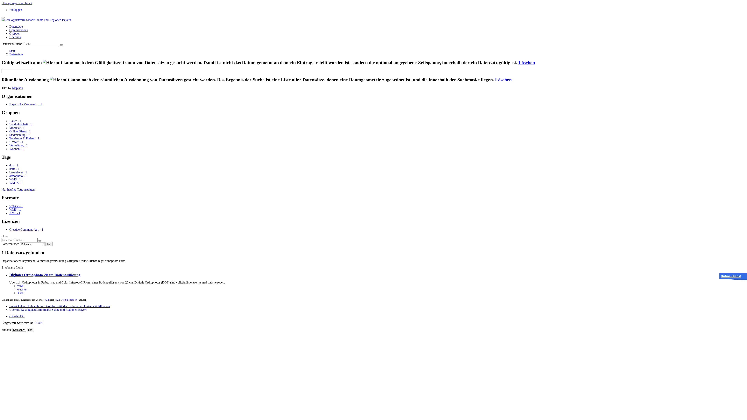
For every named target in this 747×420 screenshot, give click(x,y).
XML (20, 293)
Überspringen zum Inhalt (17, 3)
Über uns (15, 37)
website (21, 289)
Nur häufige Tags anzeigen (18, 189)
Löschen (526, 62)
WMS (21, 286)
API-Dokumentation (66, 299)
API (47, 299)
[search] (39, 241)
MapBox (17, 88)
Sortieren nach (10, 244)
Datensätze (16, 26)
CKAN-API (17, 316)
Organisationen (18, 30)
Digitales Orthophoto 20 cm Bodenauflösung (45, 275)
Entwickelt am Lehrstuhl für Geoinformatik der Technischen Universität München (59, 306)
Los (49, 244)
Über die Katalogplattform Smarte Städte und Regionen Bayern (48, 309)
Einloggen (15, 9)
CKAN (38, 323)
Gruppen (14, 33)
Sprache (6, 329)
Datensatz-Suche (12, 44)
